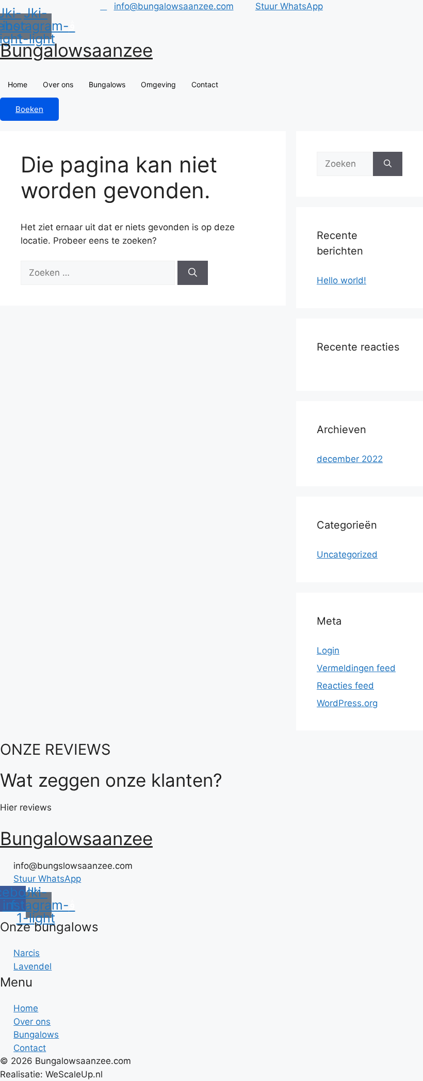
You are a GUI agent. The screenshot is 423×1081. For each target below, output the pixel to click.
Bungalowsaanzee (76, 50)
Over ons (58, 84)
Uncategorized (347, 554)
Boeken (29, 109)
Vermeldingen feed (356, 668)
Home (17, 84)
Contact (204, 84)
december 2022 (350, 459)
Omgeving (158, 84)
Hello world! (341, 280)
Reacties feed (345, 685)
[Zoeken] (192, 273)
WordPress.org (347, 703)
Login (328, 650)
